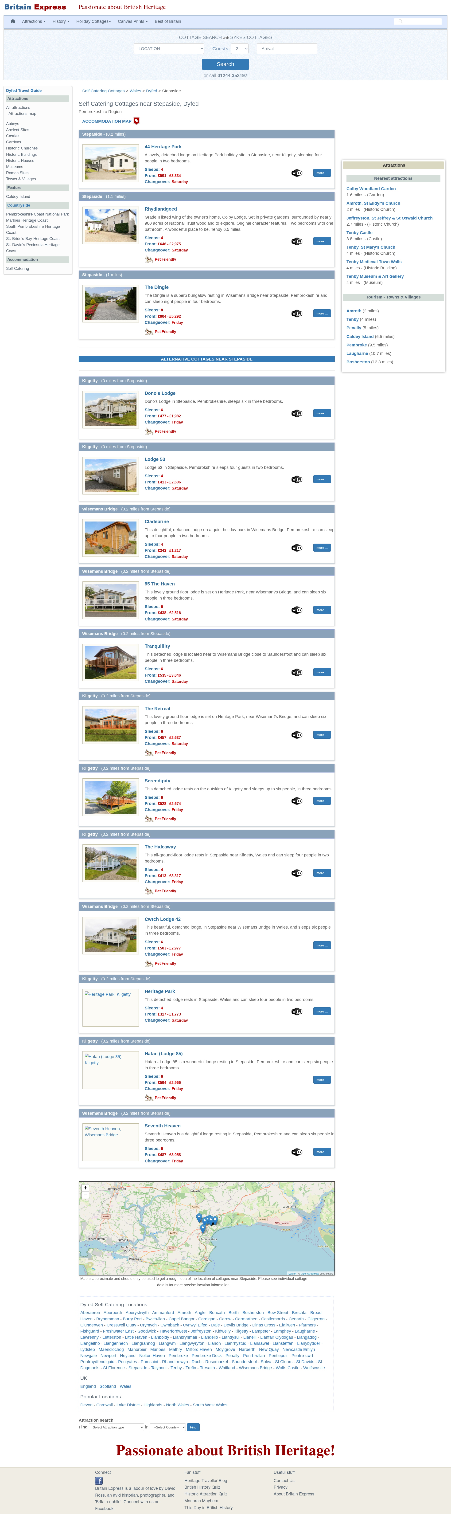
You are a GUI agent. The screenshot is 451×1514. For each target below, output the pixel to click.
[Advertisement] (37, 350)
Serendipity (157, 780)
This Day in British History (208, 1507)
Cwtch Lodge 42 (163, 919)
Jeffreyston (201, 1331)
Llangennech (116, 1343)
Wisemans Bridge (255, 1367)
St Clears (283, 1361)
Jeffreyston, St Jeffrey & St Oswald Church (389, 218)
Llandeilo (209, 1337)
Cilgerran (316, 1319)
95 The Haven (160, 583)
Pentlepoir (278, 1355)
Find (83, 1427)
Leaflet (292, 1273)
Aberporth (113, 1312)
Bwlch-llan (155, 1319)
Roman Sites (17, 173)
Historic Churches (22, 148)
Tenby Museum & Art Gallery (375, 276)
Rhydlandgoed (161, 209)
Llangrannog (143, 1343)
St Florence (114, 1367)
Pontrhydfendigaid (97, 1361)
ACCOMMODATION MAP (107, 121)
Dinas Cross (263, 1325)
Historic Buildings (21, 154)
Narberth (247, 1349)
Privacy (281, 1487)
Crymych (148, 1325)
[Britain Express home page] (38, 7)
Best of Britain (168, 21)
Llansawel (259, 1343)
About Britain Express (294, 1493)
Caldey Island (18, 196)
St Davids (305, 1361)
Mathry (175, 1349)
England (88, 1386)
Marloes (157, 1349)
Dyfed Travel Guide (24, 90)
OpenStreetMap (310, 1273)
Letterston (111, 1337)
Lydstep (87, 1349)
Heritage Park (160, 991)
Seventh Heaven (163, 1125)
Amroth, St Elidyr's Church (373, 203)
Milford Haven (199, 1349)
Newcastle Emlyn (299, 1349)
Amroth (184, 1312)
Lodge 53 (155, 459)
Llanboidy (160, 1337)
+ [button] (85, 1188)
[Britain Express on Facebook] (99, 1480)
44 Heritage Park (163, 146)
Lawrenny (89, 1337)
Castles (12, 136)
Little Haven (136, 1337)
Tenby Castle (359, 232)
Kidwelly (223, 1331)
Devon (86, 1405)
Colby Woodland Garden (371, 188)
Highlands (153, 1405)
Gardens (13, 142)
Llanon (214, 1343)
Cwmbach (169, 1325)
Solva (266, 1361)
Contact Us (284, 1480)
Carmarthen (246, 1319)
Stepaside (137, 1367)
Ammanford (163, 1312)
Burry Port (132, 1319)
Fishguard (89, 1331)
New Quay (269, 1349)
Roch (197, 1361)
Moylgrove (225, 1349)
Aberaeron (90, 1312)
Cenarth (296, 1319)
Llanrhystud (235, 1343)
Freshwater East (118, 1331)
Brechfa (299, 1312)
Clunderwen (91, 1325)
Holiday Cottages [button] (92, 21)
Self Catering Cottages (103, 91)
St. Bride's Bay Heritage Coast (33, 238)
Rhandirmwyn (175, 1361)
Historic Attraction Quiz (205, 1493)
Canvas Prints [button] (131, 21)
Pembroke (178, 1355)
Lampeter (261, 1331)
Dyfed (151, 91)
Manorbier (137, 1349)
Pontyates (127, 1361)
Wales (135, 91)
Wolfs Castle (287, 1367)
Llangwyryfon (191, 1343)
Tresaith (207, 1367)
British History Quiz (202, 1487)
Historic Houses (20, 160)
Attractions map (22, 113)
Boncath (217, 1312)
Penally (232, 1355)
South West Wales (210, 1405)
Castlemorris (273, 1319)
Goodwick (146, 1331)
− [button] (85, 1195)
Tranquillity (157, 646)
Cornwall (104, 1405)
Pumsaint (149, 1361)
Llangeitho (90, 1343)
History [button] (60, 21)
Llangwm (167, 1343)
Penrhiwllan (254, 1355)
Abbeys (12, 124)
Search (225, 64)
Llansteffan (283, 1343)
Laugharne (305, 1331)
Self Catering (17, 268)
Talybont (159, 1367)
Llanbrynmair (185, 1337)
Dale (215, 1325)
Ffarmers (307, 1325)
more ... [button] (322, 173)
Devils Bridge (236, 1325)
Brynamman (107, 1319)
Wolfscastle (314, 1367)
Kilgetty (241, 1331)
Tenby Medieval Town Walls (374, 261)
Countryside (18, 205)
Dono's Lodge (160, 393)
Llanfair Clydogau (276, 1337)
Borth (234, 1312)
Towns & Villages (21, 179)
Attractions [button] (32, 21)
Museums (14, 167)
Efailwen (287, 1325)
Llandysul (231, 1337)
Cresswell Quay (121, 1325)
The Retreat (158, 708)
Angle (200, 1312)
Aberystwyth (137, 1312)
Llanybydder (308, 1343)
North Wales (177, 1405)
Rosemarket (216, 1361)
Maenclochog (111, 1349)
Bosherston (253, 1312)
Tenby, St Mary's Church (370, 247)
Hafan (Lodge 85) (164, 1053)
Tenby (176, 1367)
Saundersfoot (244, 1361)
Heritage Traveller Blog (205, 1480)
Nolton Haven (152, 1355)
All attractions (18, 107)
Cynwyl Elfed (195, 1325)
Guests (221, 48)
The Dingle (157, 287)
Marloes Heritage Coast (27, 220)
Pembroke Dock (207, 1355)
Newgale (88, 1355)
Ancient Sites (17, 130)
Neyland (128, 1355)
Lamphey (282, 1331)
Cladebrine (157, 521)
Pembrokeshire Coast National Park (37, 214)
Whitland (227, 1367)
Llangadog (307, 1337)
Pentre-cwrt (302, 1355)
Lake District (128, 1405)
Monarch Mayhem (201, 1500)
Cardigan (206, 1319)
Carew (225, 1319)
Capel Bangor (181, 1319)
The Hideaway (160, 846)
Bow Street (278, 1312)
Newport (108, 1355)
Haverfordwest (173, 1331)
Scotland (108, 1386)
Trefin (191, 1367)
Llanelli (250, 1337)
